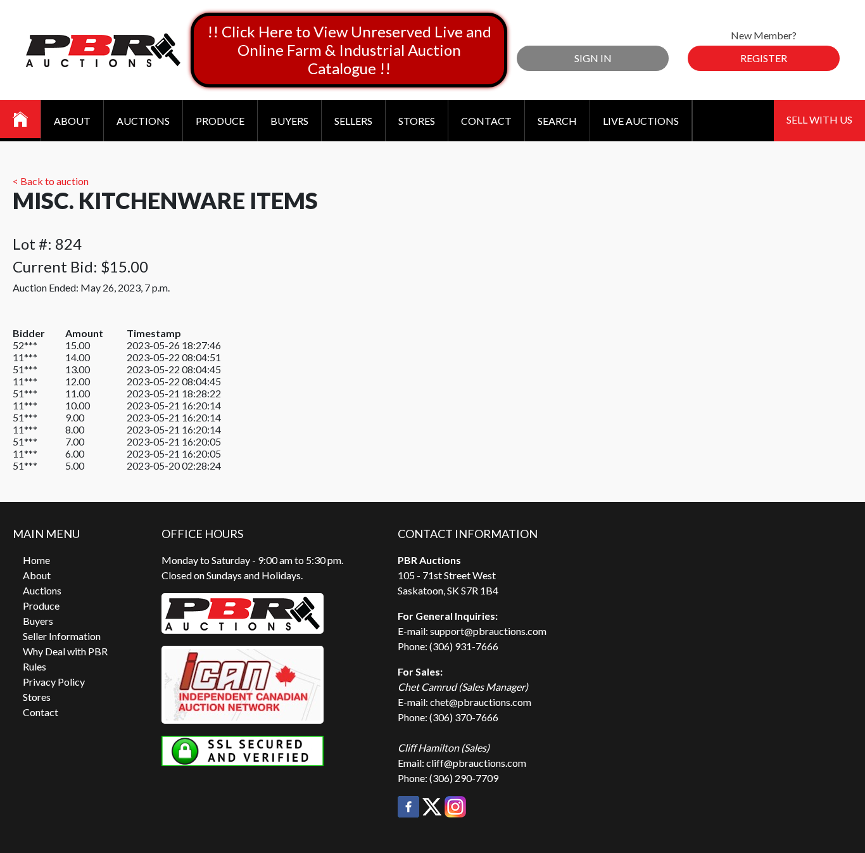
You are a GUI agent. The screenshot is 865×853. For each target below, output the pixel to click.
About (72, 121)
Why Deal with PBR (65, 651)
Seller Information (62, 636)
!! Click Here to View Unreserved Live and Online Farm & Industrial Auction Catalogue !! (349, 49)
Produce (220, 121)
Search (557, 121)
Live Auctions (641, 121)
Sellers (353, 121)
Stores (416, 121)
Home (36, 560)
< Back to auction (51, 181)
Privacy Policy (54, 682)
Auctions (143, 121)
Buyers (289, 121)
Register (763, 58)
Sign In (593, 58)
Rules (34, 666)
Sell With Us (819, 119)
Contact (486, 121)
